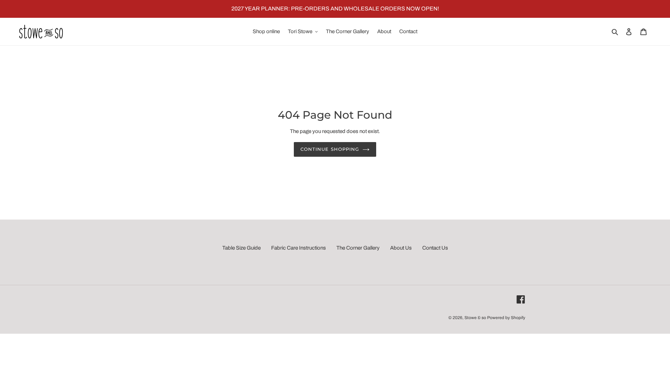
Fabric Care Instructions (298, 248)
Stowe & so (475, 317)
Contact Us (435, 248)
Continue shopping (329, 149)
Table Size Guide (241, 248)
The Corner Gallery (358, 248)
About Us (401, 248)
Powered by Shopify (506, 317)
